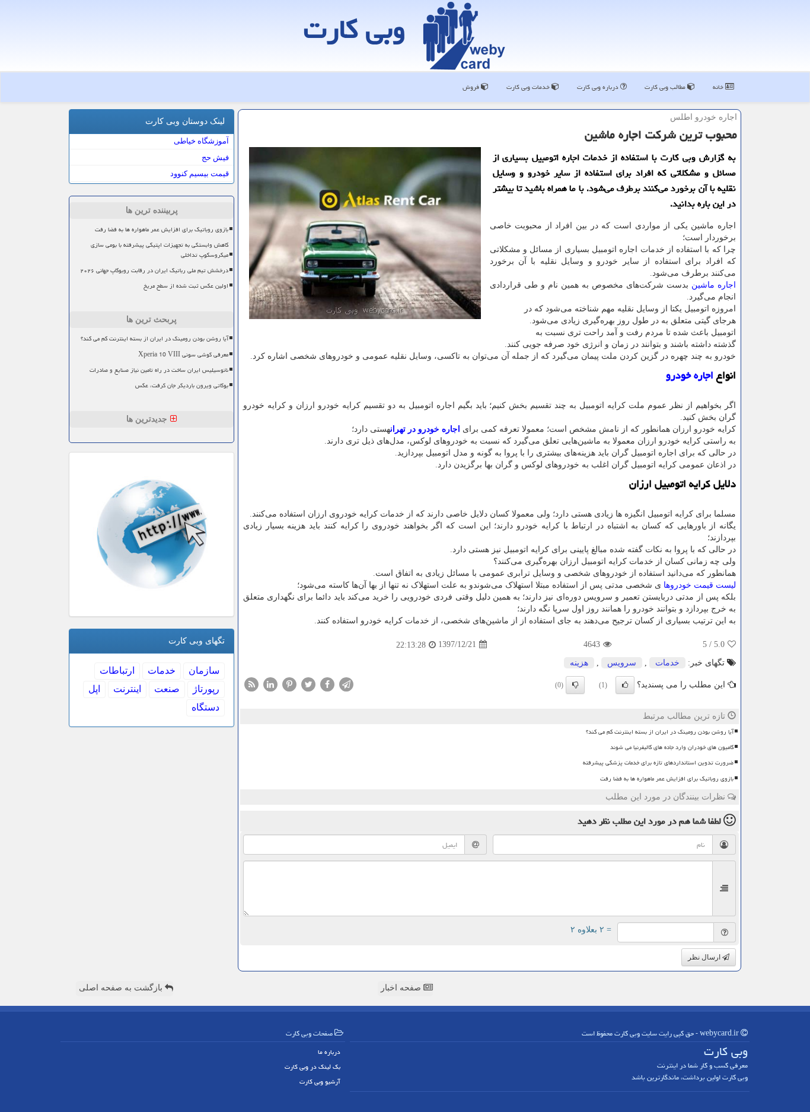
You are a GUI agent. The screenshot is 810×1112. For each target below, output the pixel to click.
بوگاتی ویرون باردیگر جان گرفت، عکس (181, 385)
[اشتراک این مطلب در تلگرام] (346, 683)
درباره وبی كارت (598, 87)
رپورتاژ (206, 689)
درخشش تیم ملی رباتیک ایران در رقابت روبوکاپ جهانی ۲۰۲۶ (154, 270)
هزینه (579, 662)
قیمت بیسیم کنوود (199, 173)
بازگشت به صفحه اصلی (122, 987)
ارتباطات (117, 670)
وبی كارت (355, 29)
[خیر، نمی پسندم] (575, 685)
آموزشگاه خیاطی (201, 140)
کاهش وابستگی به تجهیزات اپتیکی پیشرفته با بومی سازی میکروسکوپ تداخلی (159, 250)
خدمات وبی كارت (528, 87)
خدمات (667, 662)
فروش (472, 87)
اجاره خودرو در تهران (425, 429)
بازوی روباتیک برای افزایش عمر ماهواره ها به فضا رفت (667, 779)
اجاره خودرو (689, 375)
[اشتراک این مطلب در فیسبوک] (327, 683)
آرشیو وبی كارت (319, 1081)
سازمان (204, 670)
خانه (719, 87)
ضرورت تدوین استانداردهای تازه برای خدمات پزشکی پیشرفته (658, 763)
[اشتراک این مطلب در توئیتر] (308, 683)
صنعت (167, 689)
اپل (94, 689)
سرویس (621, 662)
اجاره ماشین (713, 285)
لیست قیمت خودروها (700, 585)
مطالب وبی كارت (666, 87)
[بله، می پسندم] (625, 685)
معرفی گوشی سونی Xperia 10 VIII (183, 355)
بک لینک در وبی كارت (312, 1066)
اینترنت (127, 689)
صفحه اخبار (402, 987)
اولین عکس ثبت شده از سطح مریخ (185, 286)
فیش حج (215, 157)
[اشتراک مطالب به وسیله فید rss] (251, 683)
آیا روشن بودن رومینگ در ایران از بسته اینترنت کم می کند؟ (660, 732)
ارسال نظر (705, 957)
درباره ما (329, 1052)
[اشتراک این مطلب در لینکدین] (270, 683)
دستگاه (205, 707)
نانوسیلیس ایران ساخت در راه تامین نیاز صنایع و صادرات (159, 370)
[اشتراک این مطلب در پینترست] (289, 683)
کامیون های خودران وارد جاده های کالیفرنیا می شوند (672, 747)
